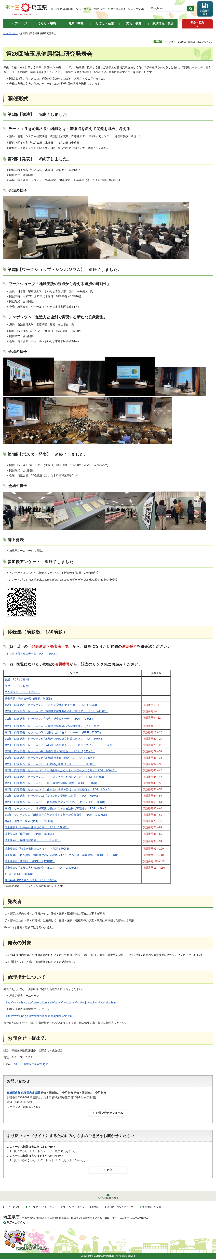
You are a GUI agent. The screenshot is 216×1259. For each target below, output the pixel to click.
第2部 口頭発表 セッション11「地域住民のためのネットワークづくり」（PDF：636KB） (61, 770)
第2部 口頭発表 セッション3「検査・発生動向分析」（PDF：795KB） (49, 718)
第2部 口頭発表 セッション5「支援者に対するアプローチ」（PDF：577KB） (53, 732)
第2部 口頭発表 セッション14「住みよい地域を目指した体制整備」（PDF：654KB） (58, 789)
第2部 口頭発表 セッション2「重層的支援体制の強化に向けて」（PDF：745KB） (56, 711)
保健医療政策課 (30, 1092)
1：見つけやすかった (23, 1160)
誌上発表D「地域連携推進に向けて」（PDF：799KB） (38, 848)
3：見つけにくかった (72, 1160)
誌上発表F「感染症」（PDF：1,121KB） (30, 861)
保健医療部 (13, 1092)
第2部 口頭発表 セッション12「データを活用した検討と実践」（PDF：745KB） (56, 776)
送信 (109, 1169)
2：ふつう (39, 1151)
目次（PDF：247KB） (18, 686)
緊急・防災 (197, 22)
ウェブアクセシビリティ (41, 1207)
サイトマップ (12, 1207)
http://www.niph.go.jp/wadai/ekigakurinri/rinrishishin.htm (39, 1016)
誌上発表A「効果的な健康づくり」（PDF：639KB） (37, 827)
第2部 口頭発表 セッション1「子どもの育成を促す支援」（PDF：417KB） (52, 704)
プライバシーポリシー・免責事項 (81, 1207)
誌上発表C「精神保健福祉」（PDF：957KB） (33, 840)
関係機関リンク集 (151, 1207)
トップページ (10, 33)
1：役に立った (19, 1151)
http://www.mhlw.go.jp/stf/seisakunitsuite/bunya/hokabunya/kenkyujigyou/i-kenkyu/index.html (61, 1002)
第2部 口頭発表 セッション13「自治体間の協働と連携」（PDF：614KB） (52, 783)
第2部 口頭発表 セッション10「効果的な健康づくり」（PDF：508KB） (50, 764)
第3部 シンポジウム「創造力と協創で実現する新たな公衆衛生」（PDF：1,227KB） (57, 814)
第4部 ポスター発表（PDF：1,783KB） (30, 821)
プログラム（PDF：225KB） (22, 692)
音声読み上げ (118, 8)
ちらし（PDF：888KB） (20, 873)
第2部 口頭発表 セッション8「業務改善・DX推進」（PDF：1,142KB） (50, 751)
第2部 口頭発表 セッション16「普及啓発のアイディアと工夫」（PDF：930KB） (56, 802)
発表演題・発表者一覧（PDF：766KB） (33, 653)
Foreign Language (64, 8)
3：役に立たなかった (64, 1151)
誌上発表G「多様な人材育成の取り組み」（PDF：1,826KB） (42, 867)
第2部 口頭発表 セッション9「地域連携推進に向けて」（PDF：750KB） (51, 757)
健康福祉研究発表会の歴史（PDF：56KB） (31, 880)
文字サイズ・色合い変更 (92, 8)
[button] (197, 26)
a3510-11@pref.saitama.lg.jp (31, 1064)
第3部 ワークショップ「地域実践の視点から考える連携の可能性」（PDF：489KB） (57, 808)
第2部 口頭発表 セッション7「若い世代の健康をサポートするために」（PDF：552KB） (60, 745)
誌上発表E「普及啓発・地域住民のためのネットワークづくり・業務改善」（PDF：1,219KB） (62, 855)
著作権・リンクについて (120, 1207)
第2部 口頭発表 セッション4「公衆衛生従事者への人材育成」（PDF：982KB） (55, 726)
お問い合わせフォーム (109, 1112)
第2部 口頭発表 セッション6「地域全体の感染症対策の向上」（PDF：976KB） (55, 738)
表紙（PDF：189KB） (18, 679)
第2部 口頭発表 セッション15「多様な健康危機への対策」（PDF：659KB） (53, 795)
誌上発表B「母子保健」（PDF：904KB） (30, 833)
